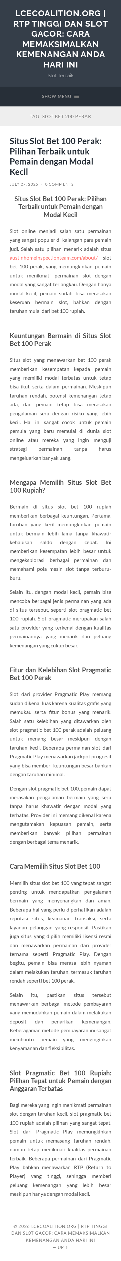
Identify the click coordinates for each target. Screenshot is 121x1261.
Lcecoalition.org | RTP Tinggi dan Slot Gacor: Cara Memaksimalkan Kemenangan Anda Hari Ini (60, 38)
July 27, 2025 (24, 184)
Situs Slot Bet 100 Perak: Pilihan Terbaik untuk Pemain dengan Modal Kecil (56, 156)
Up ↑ (63, 1247)
